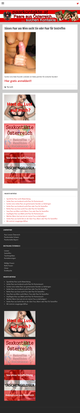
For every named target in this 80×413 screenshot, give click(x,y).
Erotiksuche (8, 271)
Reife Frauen (8, 266)
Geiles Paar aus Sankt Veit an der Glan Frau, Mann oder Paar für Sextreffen (32, 219)
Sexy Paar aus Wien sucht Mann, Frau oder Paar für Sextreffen (27, 211)
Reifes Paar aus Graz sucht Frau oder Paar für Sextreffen (25, 209)
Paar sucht (10, 87)
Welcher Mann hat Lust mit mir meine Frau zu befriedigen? (26, 216)
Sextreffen (7, 253)
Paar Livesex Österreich (12, 235)
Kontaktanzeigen (10, 258)
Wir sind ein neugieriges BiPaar (17, 221)
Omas (6, 268)
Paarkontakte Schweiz (11, 237)
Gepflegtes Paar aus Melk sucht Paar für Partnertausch (24, 214)
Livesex (6, 251)
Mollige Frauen (9, 263)
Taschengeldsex (9, 256)
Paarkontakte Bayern (11, 240)
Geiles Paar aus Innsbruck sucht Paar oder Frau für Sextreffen (27, 206)
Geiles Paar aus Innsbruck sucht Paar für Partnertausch (24, 201)
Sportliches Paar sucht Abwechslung (18, 199)
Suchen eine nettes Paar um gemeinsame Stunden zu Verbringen (28, 204)
